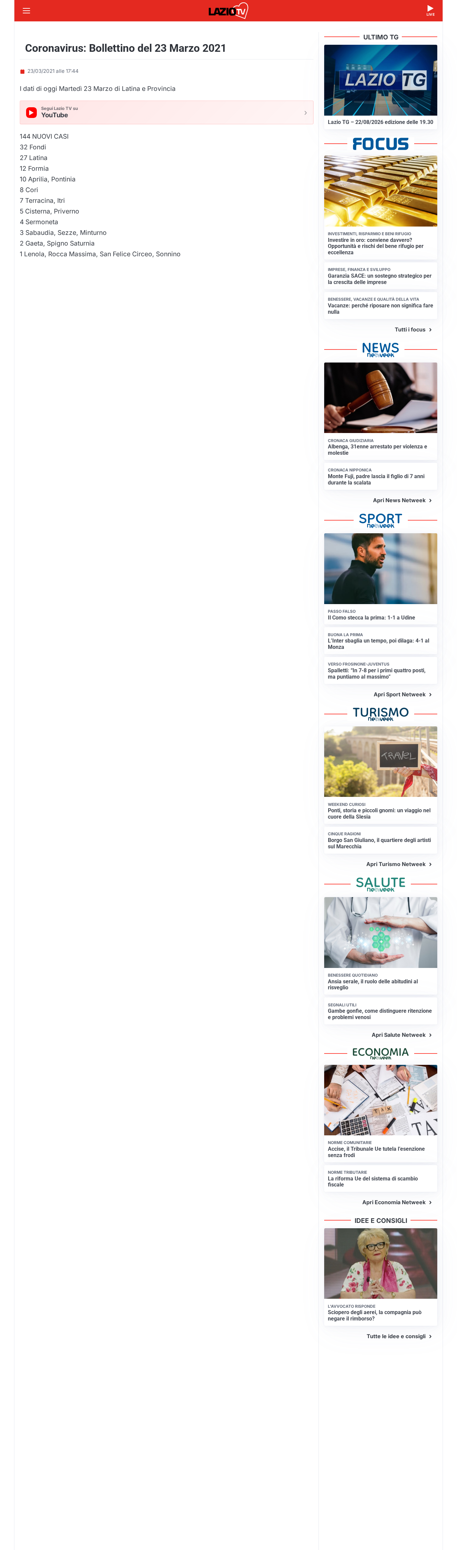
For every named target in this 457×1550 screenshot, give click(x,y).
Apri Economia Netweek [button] (394, 1202)
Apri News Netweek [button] (399, 500)
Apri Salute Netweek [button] (399, 1034)
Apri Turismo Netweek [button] (396, 864)
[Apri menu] (26, 10)
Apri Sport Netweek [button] (400, 694)
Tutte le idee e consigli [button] (396, 1336)
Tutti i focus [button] (410, 329)
